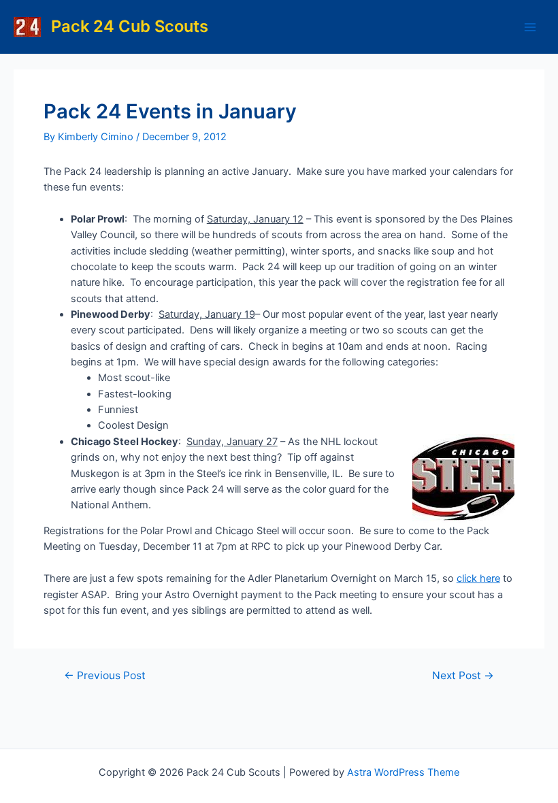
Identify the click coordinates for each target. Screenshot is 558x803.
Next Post (463, 675)
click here (478, 578)
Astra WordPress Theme (403, 772)
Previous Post (105, 675)
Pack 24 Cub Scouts (129, 26)
